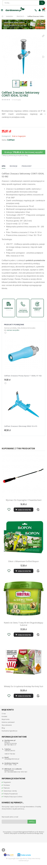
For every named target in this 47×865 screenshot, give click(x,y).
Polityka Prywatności (11, 794)
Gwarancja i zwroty (10, 791)
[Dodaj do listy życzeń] (9, 509)
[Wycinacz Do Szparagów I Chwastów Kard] (23, 476)
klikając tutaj (38, 833)
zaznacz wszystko (13, 330)
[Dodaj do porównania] (38, 509)
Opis (3, 166)
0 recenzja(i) (16, 100)
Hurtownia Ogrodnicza (9, 731)
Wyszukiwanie (7, 725)
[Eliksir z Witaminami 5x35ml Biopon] (23, 537)
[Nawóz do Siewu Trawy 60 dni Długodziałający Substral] (23, 598)
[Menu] (2, 10)
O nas (4, 713)
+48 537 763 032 (9, 754)
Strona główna (2, 16)
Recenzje (13, 166)
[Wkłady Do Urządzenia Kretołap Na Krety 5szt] (23, 662)
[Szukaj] (42, 3)
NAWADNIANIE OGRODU (14, 16)
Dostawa (7, 785)
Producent (27, 166)
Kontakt (4, 716)
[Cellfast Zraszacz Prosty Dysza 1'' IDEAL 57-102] (23, 354)
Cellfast (11, 140)
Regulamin (7, 782)
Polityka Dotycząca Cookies (13, 797)
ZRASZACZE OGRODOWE (25, 16)
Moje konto (5, 719)
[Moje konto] (40, 10)
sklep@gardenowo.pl (11, 759)
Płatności (7, 788)
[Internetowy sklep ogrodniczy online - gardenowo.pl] (15, 9)
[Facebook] (3, 850)
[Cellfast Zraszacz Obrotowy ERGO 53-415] (23, 404)
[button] (43, 36)
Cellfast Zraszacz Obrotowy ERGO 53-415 (20, 426)
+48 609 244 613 (9, 751)
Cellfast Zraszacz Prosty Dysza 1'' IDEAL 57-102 (23, 376)
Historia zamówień (8, 722)
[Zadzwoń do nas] (36, 10)
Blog (3, 728)
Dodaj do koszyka (24, 635)
